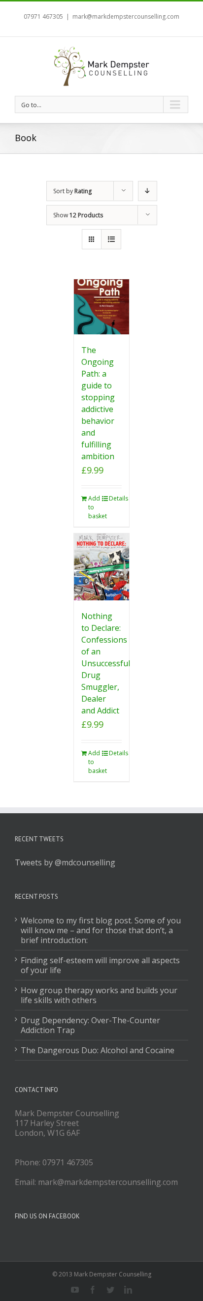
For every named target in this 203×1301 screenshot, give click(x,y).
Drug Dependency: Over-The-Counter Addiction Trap (90, 1025)
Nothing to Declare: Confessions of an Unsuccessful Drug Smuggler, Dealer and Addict (105, 663)
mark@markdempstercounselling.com (125, 16)
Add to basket (94, 507)
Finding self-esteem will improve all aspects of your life (100, 965)
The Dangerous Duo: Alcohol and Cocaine (97, 1050)
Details (115, 498)
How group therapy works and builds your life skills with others (99, 995)
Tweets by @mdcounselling (65, 862)
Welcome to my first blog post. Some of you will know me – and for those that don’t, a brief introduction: (101, 930)
